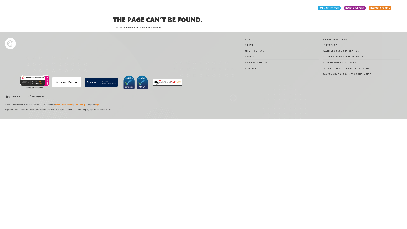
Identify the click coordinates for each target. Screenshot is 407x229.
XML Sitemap (79, 105)
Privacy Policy (67, 105)
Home (57, 105)
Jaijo (97, 105)
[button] (329, 8)
